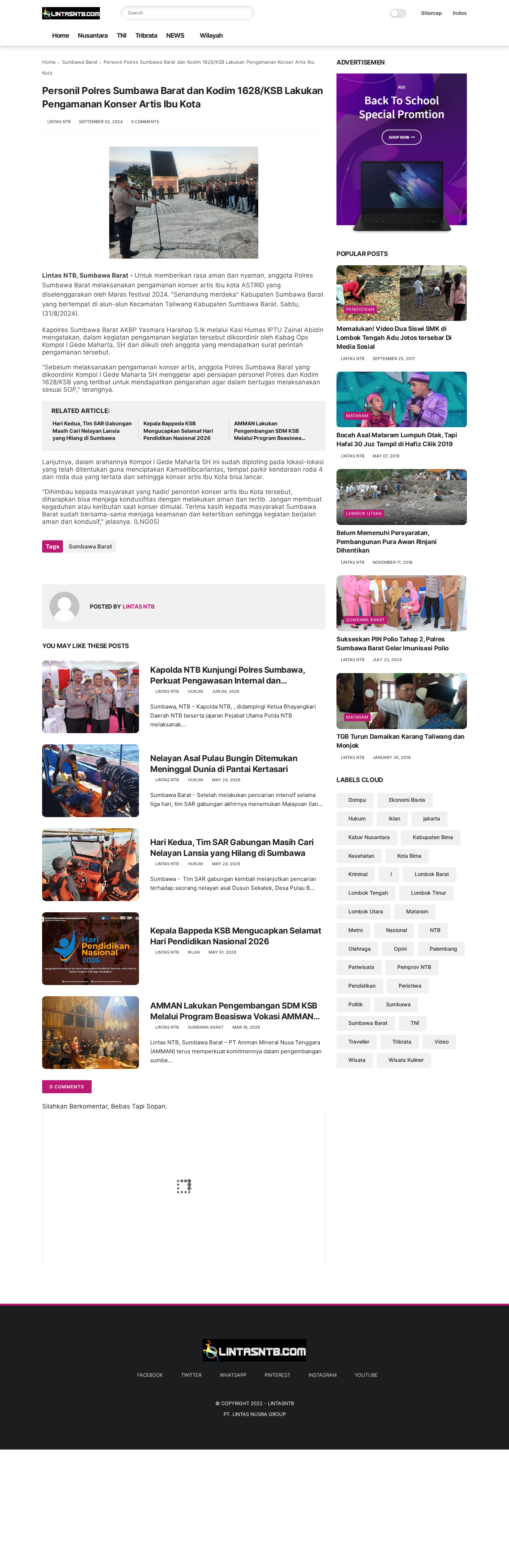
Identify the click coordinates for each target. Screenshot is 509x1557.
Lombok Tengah (368, 893)
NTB (435, 930)
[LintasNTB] (71, 17)
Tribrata (146, 35)
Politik (355, 1004)
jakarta (431, 818)
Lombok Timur (428, 893)
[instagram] (451, 36)
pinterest (277, 1375)
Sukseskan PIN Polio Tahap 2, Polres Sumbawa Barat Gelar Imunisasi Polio (392, 643)
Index (460, 13)
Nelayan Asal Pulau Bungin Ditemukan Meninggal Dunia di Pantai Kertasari (224, 763)
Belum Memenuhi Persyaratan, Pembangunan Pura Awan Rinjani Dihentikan (386, 541)
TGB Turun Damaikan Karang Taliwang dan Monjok (400, 741)
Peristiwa (410, 986)
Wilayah (211, 35)
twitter (191, 1375)
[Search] (247, 13)
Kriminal (357, 874)
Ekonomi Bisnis (407, 800)
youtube (366, 1375)
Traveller (358, 1041)
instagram (322, 1375)
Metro (355, 930)
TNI (121, 35)
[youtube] (463, 36)
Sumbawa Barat (80, 62)
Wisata (357, 1060)
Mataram (357, 416)
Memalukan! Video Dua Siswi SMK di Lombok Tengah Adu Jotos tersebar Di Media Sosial (394, 338)
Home (60, 35)
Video (441, 1041)
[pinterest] (439, 36)
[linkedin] (108, 566)
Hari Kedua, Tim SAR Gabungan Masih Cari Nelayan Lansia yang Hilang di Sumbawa (92, 430)
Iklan (194, 952)
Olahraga (359, 948)
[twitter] (415, 36)
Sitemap (431, 13)
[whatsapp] (427, 36)
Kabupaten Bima (433, 837)
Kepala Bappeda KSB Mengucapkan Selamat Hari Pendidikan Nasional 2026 (178, 430)
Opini (400, 948)
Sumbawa (398, 1004)
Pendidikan (360, 309)
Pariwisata (361, 967)
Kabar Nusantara (369, 837)
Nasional (396, 930)
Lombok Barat (432, 874)
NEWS (175, 35)
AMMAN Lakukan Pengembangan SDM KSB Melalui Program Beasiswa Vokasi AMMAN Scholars (267, 431)
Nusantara (93, 35)
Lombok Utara (364, 513)
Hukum (195, 691)
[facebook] (403, 36)
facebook (150, 1375)
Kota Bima (409, 856)
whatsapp (233, 1375)
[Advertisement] (223, 1502)
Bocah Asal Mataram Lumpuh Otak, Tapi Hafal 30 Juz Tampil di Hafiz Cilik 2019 (396, 440)
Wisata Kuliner (406, 1060)
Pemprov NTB (414, 967)
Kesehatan (361, 856)
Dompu (357, 800)
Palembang (443, 948)
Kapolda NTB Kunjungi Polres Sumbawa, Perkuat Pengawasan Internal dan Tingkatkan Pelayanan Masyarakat (227, 675)
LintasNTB (281, 1403)
